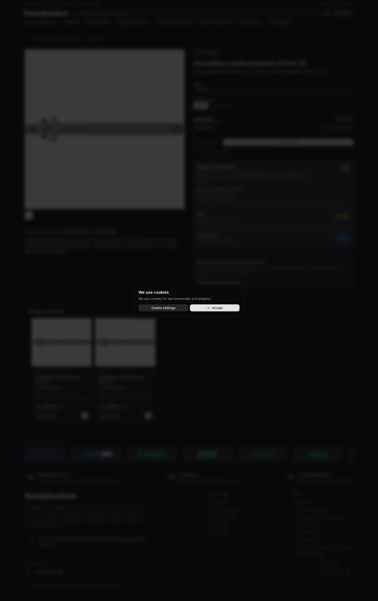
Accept (217, 307)
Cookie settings (163, 307)
